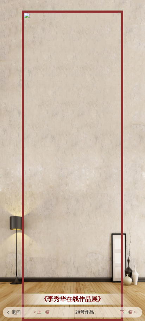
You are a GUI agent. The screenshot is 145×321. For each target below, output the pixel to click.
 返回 (13, 312)
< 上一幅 (41, 312)
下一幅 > (128, 312)
